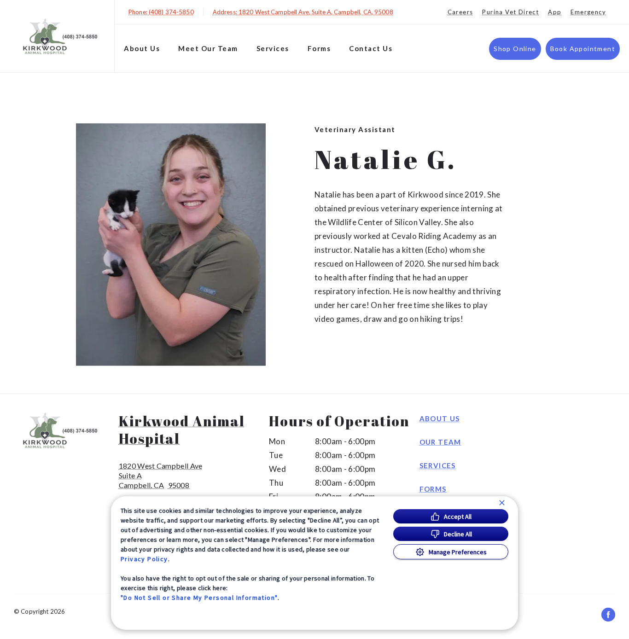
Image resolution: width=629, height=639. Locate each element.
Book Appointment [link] (582, 48)
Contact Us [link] (370, 48)
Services (272, 48)
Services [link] (437, 465)
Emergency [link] (588, 12)
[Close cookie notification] (501, 502)
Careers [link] (460, 12)
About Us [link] (439, 418)
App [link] (554, 12)
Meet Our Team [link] (208, 48)
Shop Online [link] (515, 48)
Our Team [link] (440, 442)
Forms (319, 48)
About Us (142, 48)
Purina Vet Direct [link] (510, 12)
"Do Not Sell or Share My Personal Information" (199, 597)
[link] (59, 36)
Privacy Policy (144, 559)
